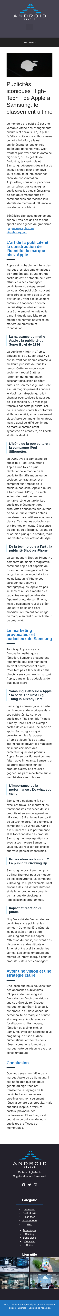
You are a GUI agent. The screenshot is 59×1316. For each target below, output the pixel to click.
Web (29, 1224)
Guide (29, 1245)
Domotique (29, 1230)
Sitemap (22, 1307)
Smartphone (29, 1220)
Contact (39, 1304)
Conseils (29, 1241)
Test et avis (29, 1213)
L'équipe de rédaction (40, 1307)
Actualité (29, 1209)
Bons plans (29, 1237)
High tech (29, 1216)
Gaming (29, 1234)
